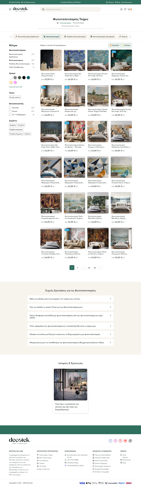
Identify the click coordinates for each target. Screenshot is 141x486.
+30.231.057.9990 (72, 460)
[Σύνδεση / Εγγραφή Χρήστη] (121, 9)
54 (89, 267)
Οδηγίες (111, 2)
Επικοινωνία (128, 2)
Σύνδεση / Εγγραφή (102, 472)
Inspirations (81, 371)
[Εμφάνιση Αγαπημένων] (125, 9)
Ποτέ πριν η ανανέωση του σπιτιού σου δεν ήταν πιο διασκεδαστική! (67, 407)
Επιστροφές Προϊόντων (103, 466)
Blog (118, 2)
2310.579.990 (15, 2)
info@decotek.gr (29, 2)
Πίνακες (42, 463)
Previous (11, 36)
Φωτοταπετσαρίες (65, 23)
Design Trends (70, 371)
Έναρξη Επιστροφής (102, 469)
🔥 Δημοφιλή (114, 45)
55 (95, 267)
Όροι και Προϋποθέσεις (103, 455)
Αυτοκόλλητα (43, 460)
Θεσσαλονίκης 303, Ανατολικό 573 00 (77, 456)
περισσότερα (15, 87)
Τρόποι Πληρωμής (101, 463)
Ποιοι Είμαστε (125, 456)
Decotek (30, 483)
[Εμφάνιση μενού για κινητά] (10, 9)
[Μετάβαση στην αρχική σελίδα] (20, 9)
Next (130, 36)
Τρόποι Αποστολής (101, 460)
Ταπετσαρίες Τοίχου (46, 455)
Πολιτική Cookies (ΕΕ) (102, 458)
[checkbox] (15, 97)
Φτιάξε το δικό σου (43, 469)
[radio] (10, 77)
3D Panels (42, 466)
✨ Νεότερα (126, 45)
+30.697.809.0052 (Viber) (75, 465)
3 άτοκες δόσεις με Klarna (70, 2)
